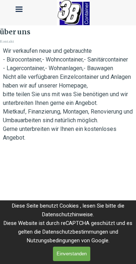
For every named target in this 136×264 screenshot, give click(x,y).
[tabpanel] (68, 94)
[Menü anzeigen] (19, 9)
